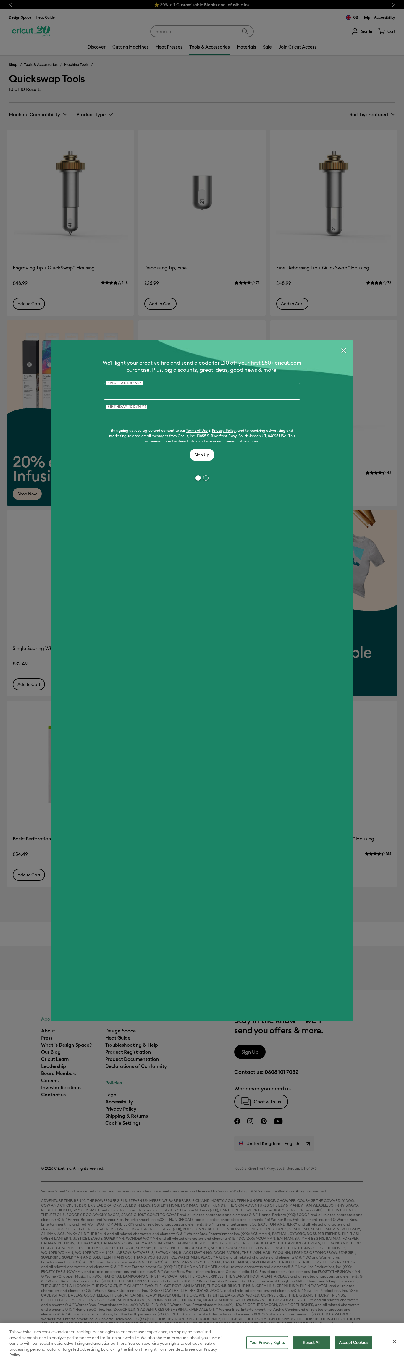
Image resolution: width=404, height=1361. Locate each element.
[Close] (343, 350)
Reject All (311, 1342)
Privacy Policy (224, 430)
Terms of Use (197, 430)
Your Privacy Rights (267, 1342)
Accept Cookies (353, 1342)
